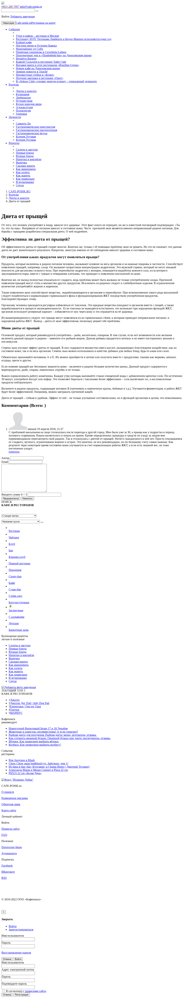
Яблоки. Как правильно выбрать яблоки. (34, 741)
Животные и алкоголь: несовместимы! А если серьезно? (43, 731)
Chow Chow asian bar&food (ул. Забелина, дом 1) (38, 763)
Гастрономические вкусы (31, 133)
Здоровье (21, 113)
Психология (23, 110)
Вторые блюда (25, 156)
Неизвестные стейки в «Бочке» (35, 74)
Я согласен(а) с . (26, 991)
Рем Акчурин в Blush (22, 760)
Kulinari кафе (24, 42)
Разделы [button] (14, 84)
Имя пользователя (12, 935)
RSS (4, 877)
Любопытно (23, 97)
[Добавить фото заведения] (18, 687)
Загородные (16, 610)
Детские (14, 623)
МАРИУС (16, 712)
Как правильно (25, 178)
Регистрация (21, 994)
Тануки (14, 709)
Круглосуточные (19, 602)
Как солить (23, 172)
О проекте (7, 791)
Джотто (15, 699)
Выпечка (21, 162)
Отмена (7, 959)
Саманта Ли (23, 123)
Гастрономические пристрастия (35, 126)
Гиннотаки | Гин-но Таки (25, 706)
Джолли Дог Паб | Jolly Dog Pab (29, 703)
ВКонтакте (8, 871)
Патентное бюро (11, 847)
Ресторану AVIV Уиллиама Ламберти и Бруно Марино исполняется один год (63, 39)
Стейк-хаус (15, 595)
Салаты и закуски (27, 149)
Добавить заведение (22, 16)
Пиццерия (15, 569)
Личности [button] (15, 117)
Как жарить (23, 175)
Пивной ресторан (19, 563)
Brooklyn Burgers (26, 58)
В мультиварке (25, 182)
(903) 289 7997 (10, 6)
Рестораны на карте (43, 22)
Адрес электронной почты (17, 969)
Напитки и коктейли (28, 159)
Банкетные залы (19, 629)
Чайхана (14, 537)
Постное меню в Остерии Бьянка (36, 45)
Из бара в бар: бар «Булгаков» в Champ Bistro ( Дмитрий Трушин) (49, 766)
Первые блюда (25, 152)
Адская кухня (24, 107)
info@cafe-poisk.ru (31, 6)
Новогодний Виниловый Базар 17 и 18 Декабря (38, 728)
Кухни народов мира (29, 104)
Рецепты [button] (14, 143)
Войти (18, 959)
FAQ (4, 834)
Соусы (20, 185)
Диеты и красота (26, 91)
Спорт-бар (15, 576)
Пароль (5, 942)
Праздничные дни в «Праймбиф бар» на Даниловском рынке (54, 55)
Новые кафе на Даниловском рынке (38, 68)
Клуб (12, 543)
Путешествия (24, 100)
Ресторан (14, 530)
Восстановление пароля (16, 952)
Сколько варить (25, 165)
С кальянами (16, 616)
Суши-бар (15, 589)
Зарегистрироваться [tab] (21, 929)
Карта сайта (8, 810)
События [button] (14, 29)
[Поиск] (37, 11)
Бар (11, 550)
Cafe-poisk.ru (23, 22)
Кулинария (22, 94)
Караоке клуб (17, 556)
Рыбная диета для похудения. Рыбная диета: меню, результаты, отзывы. (53, 734)
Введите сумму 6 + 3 (14, 494)
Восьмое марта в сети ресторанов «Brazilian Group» (47, 65)
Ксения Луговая (26, 136)
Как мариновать (26, 169)
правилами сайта (35, 991)
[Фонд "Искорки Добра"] (17, 779)
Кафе (12, 582)
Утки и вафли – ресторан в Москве (37, 35)
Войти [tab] (13, 926)
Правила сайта (10, 828)
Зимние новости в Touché (32, 71)
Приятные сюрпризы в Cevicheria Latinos (41, 52)
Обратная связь (10, 804)
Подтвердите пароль (14, 983)
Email (4, 461)
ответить (14, 451)
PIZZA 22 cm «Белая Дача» (25, 773)
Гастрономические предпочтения (36, 130)
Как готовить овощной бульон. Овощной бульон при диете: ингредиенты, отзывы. (60, 738)
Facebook (7, 865)
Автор (5, 458)
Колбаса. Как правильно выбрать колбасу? (35, 744)
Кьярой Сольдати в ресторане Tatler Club (41, 61)
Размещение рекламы (14, 798)
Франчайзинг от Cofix (29, 48)
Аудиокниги (9, 853)
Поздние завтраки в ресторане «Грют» (39, 78)
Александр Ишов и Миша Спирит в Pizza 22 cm (38, 769)
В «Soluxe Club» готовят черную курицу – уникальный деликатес (56, 81)
